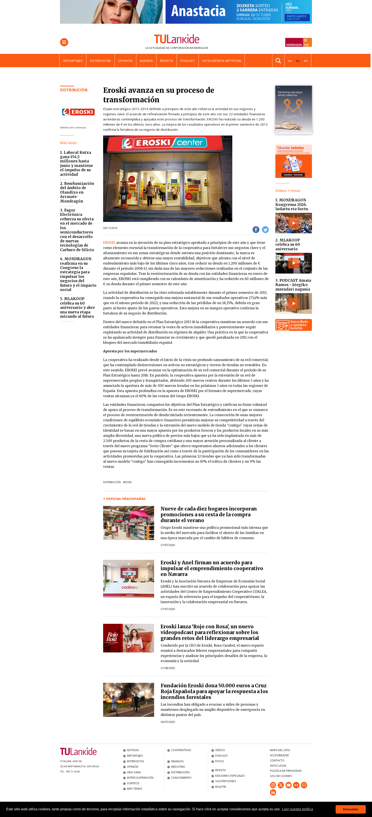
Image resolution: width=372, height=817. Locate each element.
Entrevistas (100, 60)
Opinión (125, 60)
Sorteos (133, 783)
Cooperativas (181, 750)
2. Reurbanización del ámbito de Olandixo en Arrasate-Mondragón (77, 192)
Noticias (133, 750)
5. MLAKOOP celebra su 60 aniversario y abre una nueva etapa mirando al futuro (77, 307)
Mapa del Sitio (280, 750)
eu (290, 60)
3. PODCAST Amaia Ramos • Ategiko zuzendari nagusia (293, 285)
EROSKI (109, 243)
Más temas (134, 789)
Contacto (277, 760)
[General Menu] (64, 42)
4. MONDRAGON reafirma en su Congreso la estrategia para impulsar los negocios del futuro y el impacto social (78, 274)
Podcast (187, 60)
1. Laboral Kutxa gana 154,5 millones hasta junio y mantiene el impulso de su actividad (76, 163)
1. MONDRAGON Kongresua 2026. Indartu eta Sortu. (292, 204)
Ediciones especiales (230, 776)
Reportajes (73, 60)
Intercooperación (140, 778)
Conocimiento (181, 778)
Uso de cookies (281, 776)
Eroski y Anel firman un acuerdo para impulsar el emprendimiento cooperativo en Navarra (212, 568)
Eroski (127, 482)
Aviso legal (278, 765)
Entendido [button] (350, 809)
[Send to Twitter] (265, 229)
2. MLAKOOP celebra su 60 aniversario (287, 244)
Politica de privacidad (286, 771)
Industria (178, 767)
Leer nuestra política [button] (297, 809)
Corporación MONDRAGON (189, 48)
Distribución (74, 89)
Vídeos (220, 750)
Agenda (146, 60)
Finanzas (177, 761)
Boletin (220, 787)
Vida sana (134, 772)
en (306, 60)
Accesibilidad (279, 755)
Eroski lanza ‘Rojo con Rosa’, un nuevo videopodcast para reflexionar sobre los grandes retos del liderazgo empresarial (210, 632)
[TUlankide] (177, 39)
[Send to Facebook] (256, 229)
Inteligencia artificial (222, 60)
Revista (166, 60)
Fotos (219, 761)
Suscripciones (225, 781)
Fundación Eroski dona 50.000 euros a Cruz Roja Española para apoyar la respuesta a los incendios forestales (214, 691)
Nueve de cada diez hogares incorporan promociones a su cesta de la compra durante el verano (209, 514)
